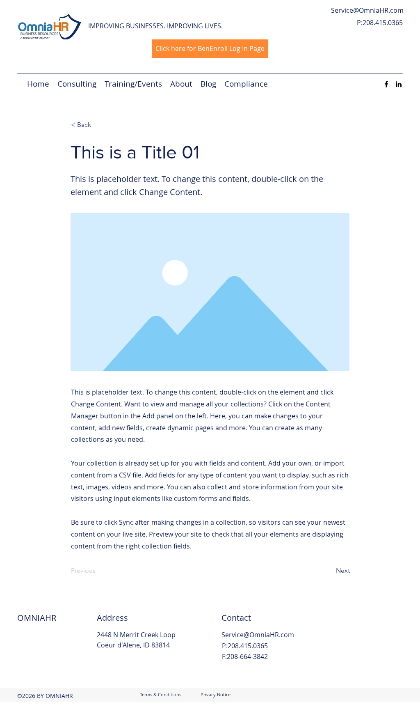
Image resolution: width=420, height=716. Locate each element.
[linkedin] (399, 84)
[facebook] (386, 84)
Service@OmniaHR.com (367, 10)
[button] (98, 125)
